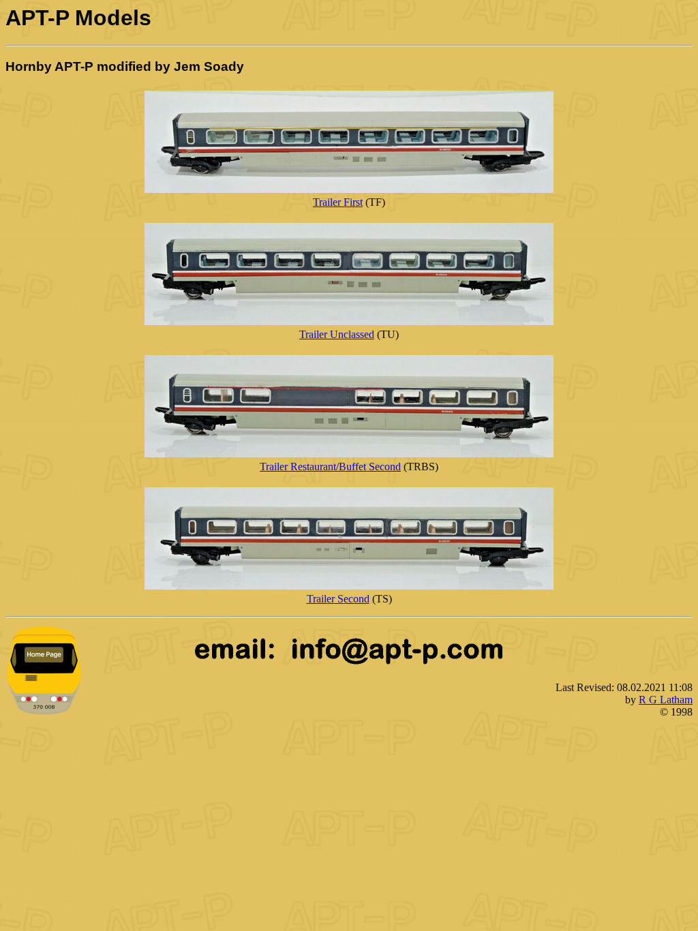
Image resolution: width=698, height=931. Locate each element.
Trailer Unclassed (336, 334)
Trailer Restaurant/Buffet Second (330, 466)
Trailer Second (338, 599)
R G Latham (666, 699)
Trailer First (338, 202)
